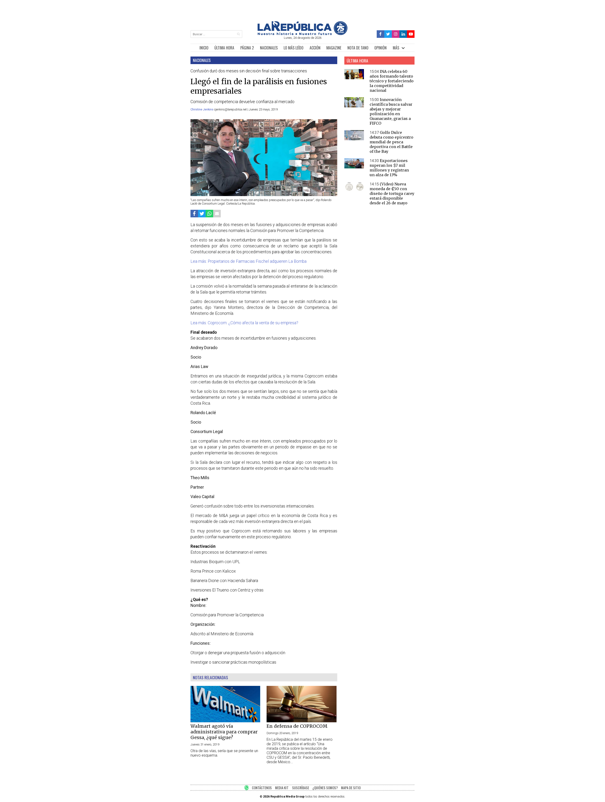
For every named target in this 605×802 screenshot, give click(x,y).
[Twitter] (388, 34)
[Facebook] (381, 34)
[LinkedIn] (403, 34)
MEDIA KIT (282, 787)
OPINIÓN (380, 48)
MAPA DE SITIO (351, 787)
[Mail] (217, 213)
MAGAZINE (333, 48)
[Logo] (302, 33)
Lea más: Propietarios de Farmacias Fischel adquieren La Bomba (248, 261)
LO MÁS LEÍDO (293, 48)
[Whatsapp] (209, 213)
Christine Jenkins (202, 109)
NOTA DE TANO (357, 48)
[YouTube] (411, 34)
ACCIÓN (315, 48)
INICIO (203, 48)
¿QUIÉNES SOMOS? (325, 787)
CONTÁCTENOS (262, 787)
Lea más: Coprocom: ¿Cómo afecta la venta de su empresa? (244, 322)
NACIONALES (269, 48)
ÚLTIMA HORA (224, 48)
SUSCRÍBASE (300, 787)
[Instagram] (395, 34)
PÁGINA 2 (247, 48)
